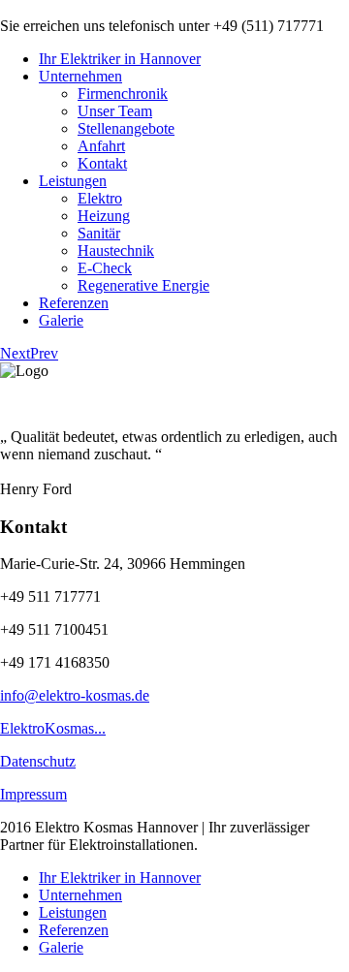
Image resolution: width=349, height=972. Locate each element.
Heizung (104, 215)
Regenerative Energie (143, 285)
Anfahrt (101, 146)
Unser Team (115, 111)
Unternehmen (80, 76)
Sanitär (99, 233)
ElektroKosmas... (53, 728)
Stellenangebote (126, 128)
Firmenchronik (123, 93)
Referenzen (74, 303)
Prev (44, 353)
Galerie (61, 320)
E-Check (105, 268)
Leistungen (73, 180)
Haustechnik (116, 250)
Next (15, 353)
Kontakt (102, 163)
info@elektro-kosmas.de (74, 695)
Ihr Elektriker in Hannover (120, 58)
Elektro (100, 198)
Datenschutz (38, 761)
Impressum (33, 794)
